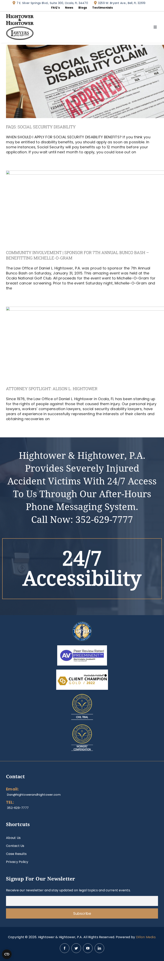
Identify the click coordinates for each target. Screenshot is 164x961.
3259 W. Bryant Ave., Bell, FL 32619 (121, 3)
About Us (13, 837)
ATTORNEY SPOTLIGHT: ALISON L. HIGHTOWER (51, 388)
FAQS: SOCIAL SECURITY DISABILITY (41, 126)
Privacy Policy (17, 862)
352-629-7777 (104, 519)
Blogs (82, 8)
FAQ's (55, 8)
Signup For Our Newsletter (40, 879)
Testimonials (102, 8)
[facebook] (64, 948)
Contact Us (15, 846)
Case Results (16, 854)
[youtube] (88, 948)
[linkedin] (99, 948)
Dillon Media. (146, 937)
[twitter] (76, 948)
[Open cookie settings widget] (7, 954)
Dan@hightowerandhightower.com (34, 794)
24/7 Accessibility (82, 568)
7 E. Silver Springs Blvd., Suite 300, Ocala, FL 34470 (52, 3)
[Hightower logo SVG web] (20, 15)
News (69, 8)
